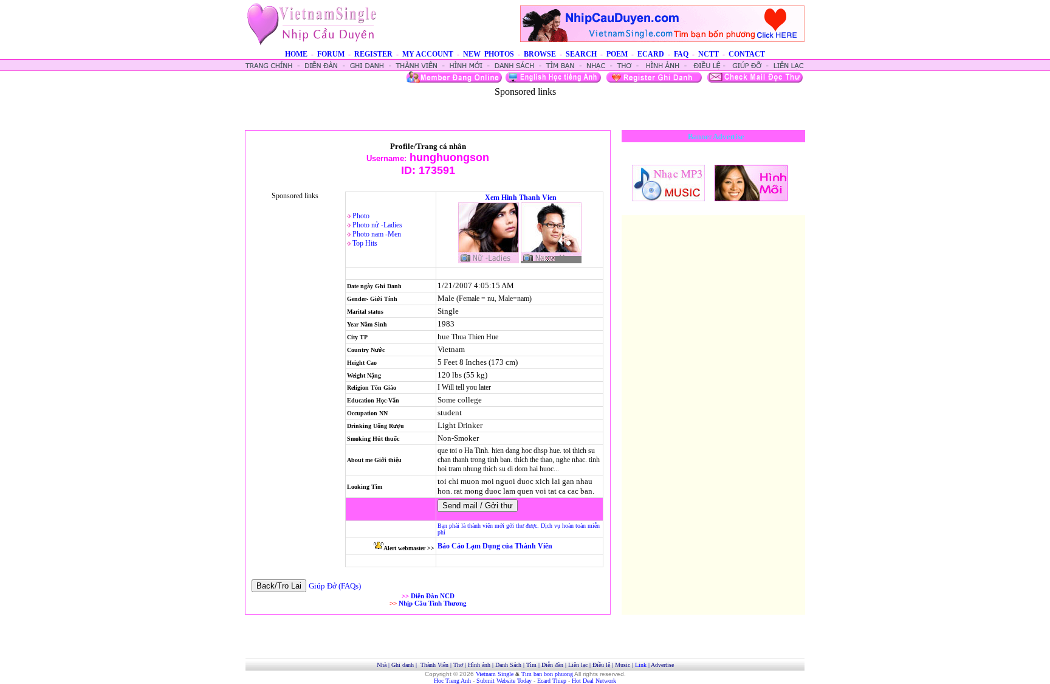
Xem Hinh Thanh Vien (521, 197)
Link (641, 665)
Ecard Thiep (551, 680)
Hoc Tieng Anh (452, 680)
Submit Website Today (504, 680)
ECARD (650, 54)
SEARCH (581, 54)
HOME (296, 54)
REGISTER (373, 54)
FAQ (681, 54)
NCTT (708, 54)
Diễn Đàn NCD (433, 595)
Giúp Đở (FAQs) (335, 585)
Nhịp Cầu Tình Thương (433, 603)
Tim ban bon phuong (547, 674)
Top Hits (364, 243)
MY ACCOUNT (427, 54)
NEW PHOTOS (488, 54)
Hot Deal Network (594, 680)
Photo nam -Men (376, 234)
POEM (617, 54)
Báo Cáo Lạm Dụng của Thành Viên (494, 546)
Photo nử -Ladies (377, 225)
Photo (360, 216)
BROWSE (540, 54)
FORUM (331, 54)
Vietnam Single (494, 674)
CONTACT (747, 54)
